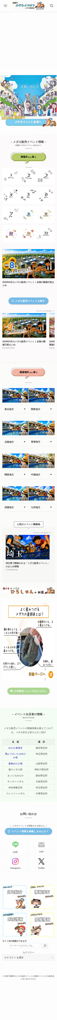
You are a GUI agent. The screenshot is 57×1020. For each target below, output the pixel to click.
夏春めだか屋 (15, 763)
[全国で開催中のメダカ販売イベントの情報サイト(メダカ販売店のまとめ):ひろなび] (28, 6)
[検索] (45, 945)
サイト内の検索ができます (14, 941)
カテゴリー (28, 952)
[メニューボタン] (5, 6)
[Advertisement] (28, 41)
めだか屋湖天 (15, 748)
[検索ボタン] (51, 6)
